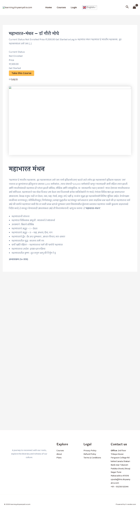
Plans (59, 457)
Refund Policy (90, 454)
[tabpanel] (70, 174)
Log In (14, 79)
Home (48, 7)
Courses (61, 7)
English (90, 7)
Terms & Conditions (92, 457)
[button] (127, 7)
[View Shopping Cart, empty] (134, 7)
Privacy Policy (90, 450)
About (59, 454)
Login (74, 7)
